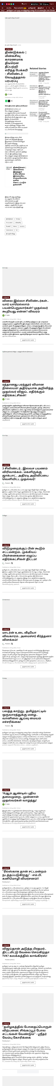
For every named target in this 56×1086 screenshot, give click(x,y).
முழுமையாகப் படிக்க (28, 340)
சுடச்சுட (9, 8)
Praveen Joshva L (10, 960)
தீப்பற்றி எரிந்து (10, 234)
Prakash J (7, 483)
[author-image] (6, 94)
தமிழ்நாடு (32, 8)
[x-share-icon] (9, 101)
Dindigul (18, 219)
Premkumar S (6, 882)
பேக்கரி (8, 226)
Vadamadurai (9, 230)
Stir (17, 230)
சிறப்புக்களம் (18, 8)
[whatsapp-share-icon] (6, 101)
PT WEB (10, 94)
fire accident (9, 222)
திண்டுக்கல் (9, 219)
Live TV (25, 4)
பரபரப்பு (22, 226)
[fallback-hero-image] (34, 74)
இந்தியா (41, 8)
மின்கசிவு (18, 222)
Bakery (15, 226)
